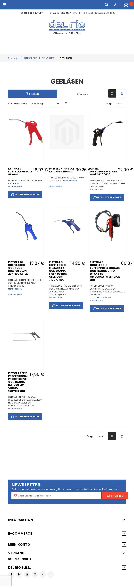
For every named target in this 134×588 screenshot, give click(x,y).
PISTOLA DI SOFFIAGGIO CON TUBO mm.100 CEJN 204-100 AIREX (18, 268)
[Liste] (122, 93)
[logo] (67, 30)
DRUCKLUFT (48, 58)
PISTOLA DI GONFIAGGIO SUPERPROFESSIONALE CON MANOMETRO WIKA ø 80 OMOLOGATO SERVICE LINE (105, 271)
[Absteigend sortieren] (66, 103)
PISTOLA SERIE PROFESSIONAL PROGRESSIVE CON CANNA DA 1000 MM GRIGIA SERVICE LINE (18, 382)
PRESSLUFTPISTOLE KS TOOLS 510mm (62, 170)
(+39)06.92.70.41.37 (31, 13)
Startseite (13, 58)
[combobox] (45, 103)
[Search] (106, 4)
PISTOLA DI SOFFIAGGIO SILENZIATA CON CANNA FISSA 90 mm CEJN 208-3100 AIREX (58, 271)
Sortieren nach (17, 103)
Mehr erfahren (15, 186)
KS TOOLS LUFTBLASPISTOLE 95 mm (20, 171)
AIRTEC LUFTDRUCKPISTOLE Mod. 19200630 (103, 171)
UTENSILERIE (30, 58)
